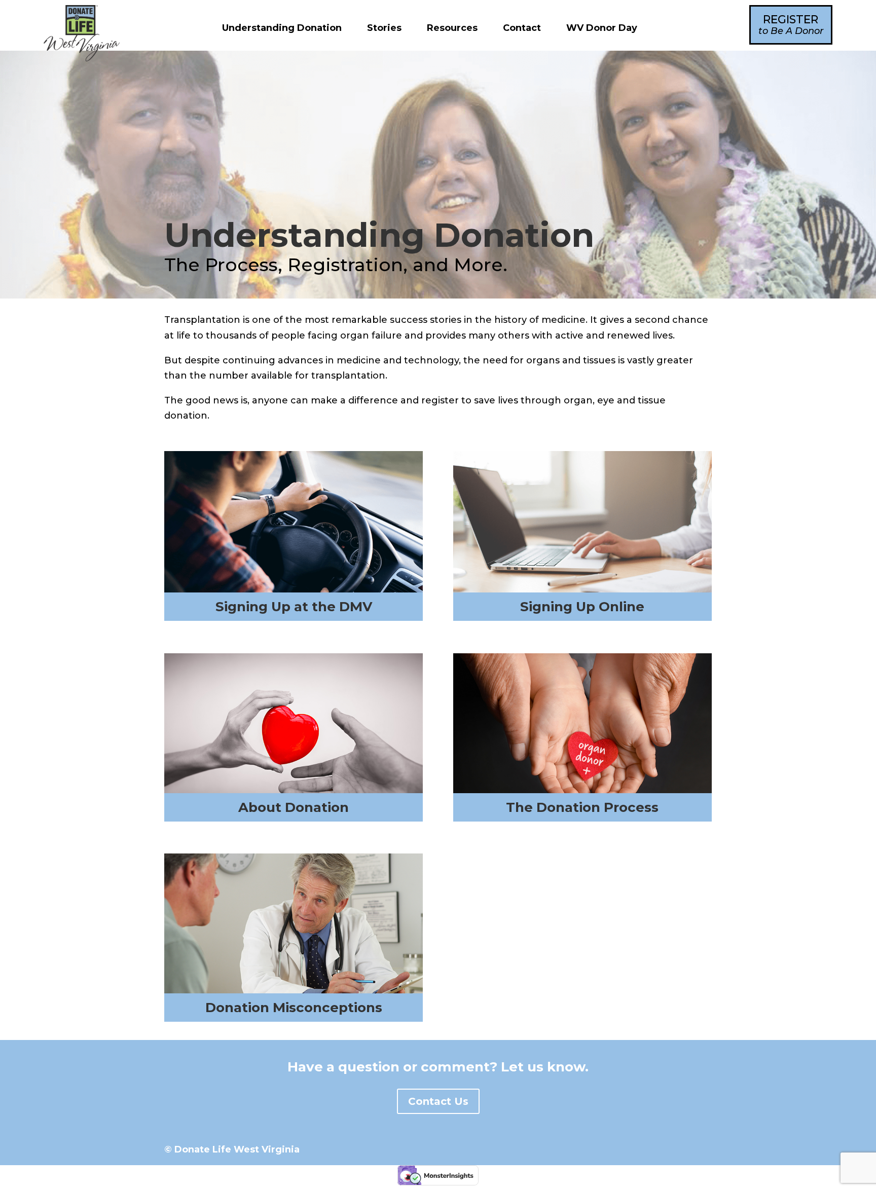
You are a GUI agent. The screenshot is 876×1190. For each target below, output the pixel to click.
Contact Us (438, 1101)
